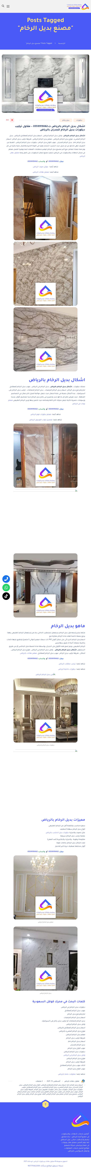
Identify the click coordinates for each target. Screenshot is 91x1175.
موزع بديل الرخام (35, 1094)
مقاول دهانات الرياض (71, 1081)
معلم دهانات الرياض (41, 172)
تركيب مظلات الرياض (67, 664)
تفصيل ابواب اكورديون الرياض (40, 420)
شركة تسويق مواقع (55, 1166)
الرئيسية (61, 44)
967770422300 (34, 1166)
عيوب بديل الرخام (72, 1092)
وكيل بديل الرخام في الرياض (74, 1055)
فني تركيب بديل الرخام (57, 1092)
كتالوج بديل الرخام (42, 1092)
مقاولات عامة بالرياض (67, 1074)
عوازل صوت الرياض (40, 167)
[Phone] (6, 579)
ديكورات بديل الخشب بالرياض (57, 833)
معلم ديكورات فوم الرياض (40, 415)
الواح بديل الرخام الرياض (31, 1085)
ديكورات (79, 120)
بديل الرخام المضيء (65, 1087)
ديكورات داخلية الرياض (67, 669)
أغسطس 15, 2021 (53, 1081)
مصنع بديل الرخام (70, 1094)
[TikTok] (6, 596)
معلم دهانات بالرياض (28, 653)
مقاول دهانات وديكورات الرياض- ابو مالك (40, 1161)
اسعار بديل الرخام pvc (75, 1085)
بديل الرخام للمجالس (49, 1087)
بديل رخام (65, 120)
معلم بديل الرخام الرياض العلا (52, 1094)
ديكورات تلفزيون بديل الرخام (44, 1090)
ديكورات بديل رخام (61, 1090)
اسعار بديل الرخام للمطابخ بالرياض (53, 1085)
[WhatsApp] (6, 587)
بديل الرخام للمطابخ (34, 1087)
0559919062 (53, 162)
